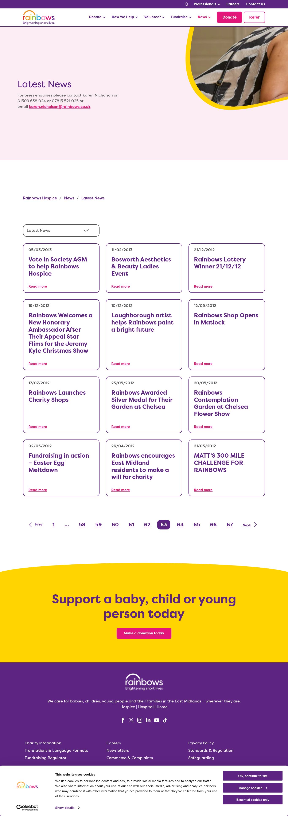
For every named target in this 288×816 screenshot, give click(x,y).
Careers (233, 4)
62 (147, 524)
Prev (39, 524)
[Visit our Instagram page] (139, 719)
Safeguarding (201, 757)
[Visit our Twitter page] (131, 719)
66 (213, 524)
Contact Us (255, 4)
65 (197, 524)
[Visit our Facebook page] (122, 719)
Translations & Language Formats (56, 750)
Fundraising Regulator (45, 757)
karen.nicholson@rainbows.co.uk (59, 106)
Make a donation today (144, 633)
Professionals (205, 4)
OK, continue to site (253, 776)
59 (98, 524)
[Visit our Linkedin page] (148, 719)
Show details (64, 807)
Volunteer (152, 17)
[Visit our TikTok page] (165, 719)
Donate (95, 17)
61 (131, 524)
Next (247, 525)
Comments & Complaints (129, 757)
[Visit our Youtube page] (156, 719)
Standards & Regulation (210, 750)
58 (82, 524)
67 (230, 524)
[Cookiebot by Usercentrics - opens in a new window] (27, 808)
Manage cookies (250, 787)
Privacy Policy (201, 742)
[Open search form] (186, 4)
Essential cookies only (252, 799)
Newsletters (117, 750)
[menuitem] (206, 4)
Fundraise (179, 17)
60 (115, 524)
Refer (254, 17)
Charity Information (43, 742)
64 (180, 524)
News (202, 17)
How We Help (123, 17)
